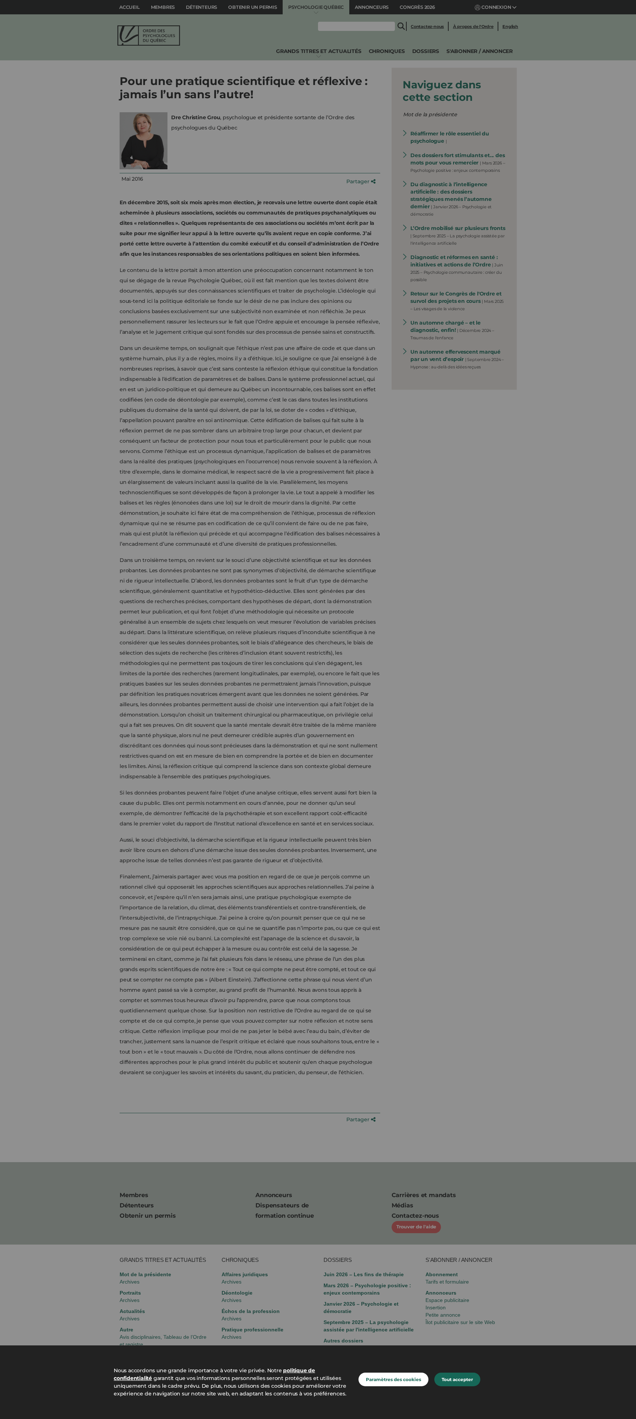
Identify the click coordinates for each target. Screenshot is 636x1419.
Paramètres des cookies (393, 1379)
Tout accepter (457, 1379)
